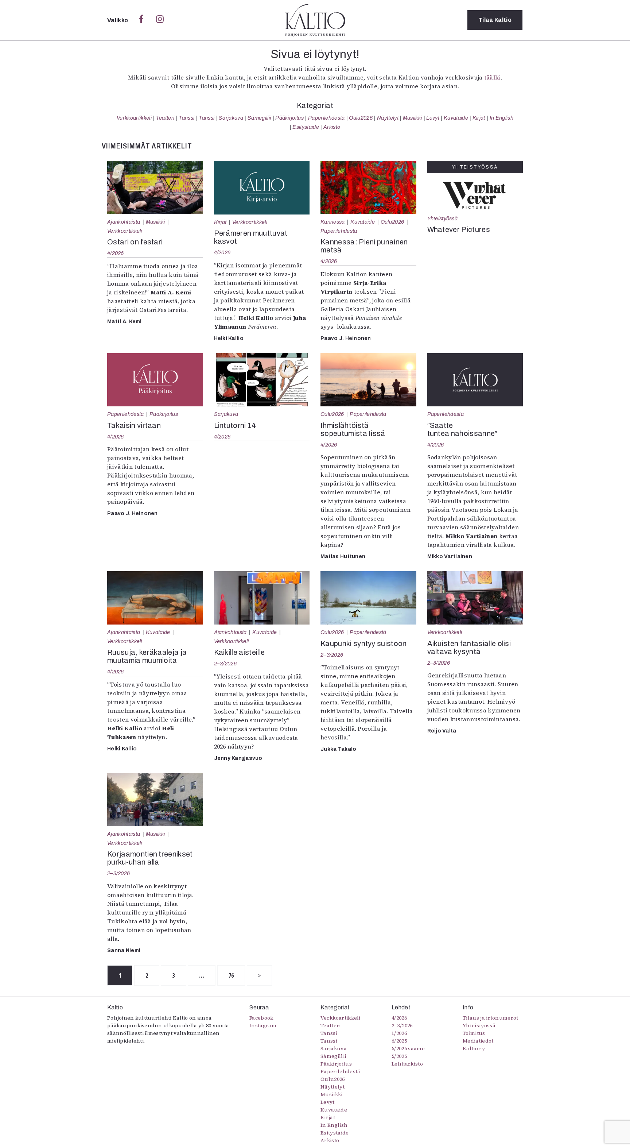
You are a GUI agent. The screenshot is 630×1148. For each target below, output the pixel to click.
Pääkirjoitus (289, 118)
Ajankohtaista (123, 222)
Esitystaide (305, 127)
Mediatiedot (478, 1040)
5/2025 (399, 1056)
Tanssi (186, 118)
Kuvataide (456, 118)
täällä (492, 77)
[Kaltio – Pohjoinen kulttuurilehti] (315, 20)
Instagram (262, 1025)
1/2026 (399, 1033)
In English (501, 118)
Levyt (432, 118)
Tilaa (495, 20)
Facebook (261, 1017)
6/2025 (399, 1040)
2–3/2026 (225, 663)
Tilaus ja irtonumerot (490, 1017)
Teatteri (165, 118)
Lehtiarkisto (407, 1063)
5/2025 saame (408, 1048)
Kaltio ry (474, 1048)
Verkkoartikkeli (134, 118)
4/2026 (115, 253)
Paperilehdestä (326, 118)
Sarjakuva (231, 118)
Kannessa (332, 222)
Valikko (118, 20)
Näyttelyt (387, 118)
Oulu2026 (361, 118)
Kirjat (478, 118)
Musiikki (412, 118)
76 (231, 975)
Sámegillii (259, 118)
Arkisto (331, 127)
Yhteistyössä (442, 218)
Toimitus (474, 1033)
